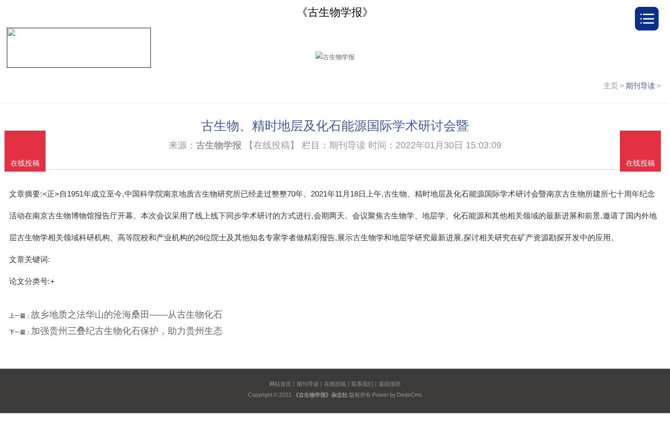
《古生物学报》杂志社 (320, 395)
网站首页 (280, 384)
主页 (610, 86)
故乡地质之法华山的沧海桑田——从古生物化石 (126, 314)
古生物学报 (219, 145)
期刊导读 (640, 86)
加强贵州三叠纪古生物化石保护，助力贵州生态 (126, 331)
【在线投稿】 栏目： (286, 145)
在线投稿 (335, 384)
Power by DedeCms (397, 395)
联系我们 (362, 384)
